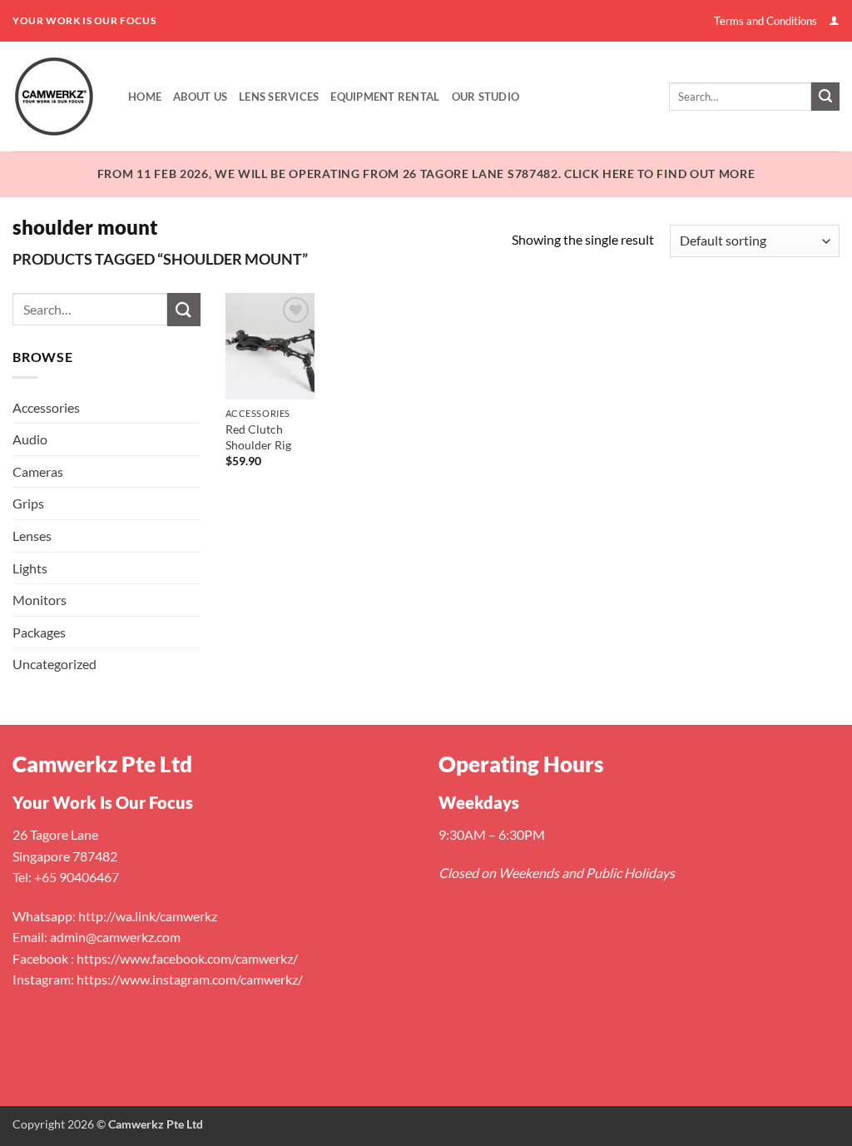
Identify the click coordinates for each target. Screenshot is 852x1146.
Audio (29, 439)
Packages (39, 632)
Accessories (46, 407)
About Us (200, 96)
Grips (28, 503)
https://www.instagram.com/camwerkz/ (190, 979)
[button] (834, 20)
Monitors (39, 600)
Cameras (37, 471)
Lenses (32, 535)
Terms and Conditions (765, 20)
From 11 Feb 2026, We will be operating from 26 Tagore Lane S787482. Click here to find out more (426, 174)
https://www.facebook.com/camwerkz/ (187, 958)
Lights (29, 568)
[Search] (825, 96)
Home (144, 96)
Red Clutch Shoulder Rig (258, 437)
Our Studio (486, 96)
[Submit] (184, 309)
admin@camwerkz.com (115, 937)
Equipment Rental (384, 96)
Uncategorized (54, 664)
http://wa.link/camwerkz (147, 916)
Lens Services (279, 96)
